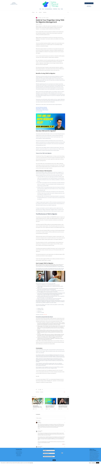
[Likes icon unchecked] (38, 428)
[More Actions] (64, 422)
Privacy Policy (31, 462)
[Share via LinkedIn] (40, 389)
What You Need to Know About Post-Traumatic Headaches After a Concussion (63, 406)
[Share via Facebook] (36, 389)
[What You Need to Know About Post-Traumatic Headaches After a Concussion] (63, 401)
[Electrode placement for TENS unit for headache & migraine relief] (50, 401)
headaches (44, 12)
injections (40, 12)
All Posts (33, 12)
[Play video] (50, 121)
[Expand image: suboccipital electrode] (54, 276)
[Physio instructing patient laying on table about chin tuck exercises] (37, 401)
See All (68, 396)
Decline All (93, 462)
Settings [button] (90, 462)
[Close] (100, 462)
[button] (55, 9)
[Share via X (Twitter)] (38, 389)
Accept (97, 462)
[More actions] (64, 17)
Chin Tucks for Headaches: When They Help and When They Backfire (37, 406)
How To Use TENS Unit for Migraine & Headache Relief (50, 406)
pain (36, 12)
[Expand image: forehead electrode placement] (40, 276)
